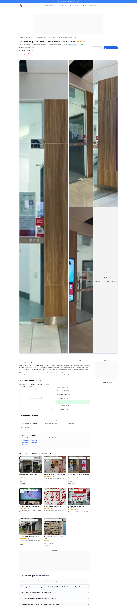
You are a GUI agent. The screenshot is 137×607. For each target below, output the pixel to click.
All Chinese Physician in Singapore (28, 444)
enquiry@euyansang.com (27, 47)
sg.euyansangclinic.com (27, 50)
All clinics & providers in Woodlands (29, 442)
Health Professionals (49, 5)
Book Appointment (111, 48)
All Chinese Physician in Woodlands (29, 440)
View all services (25, 427)
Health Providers (62, 5)
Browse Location (74, 5)
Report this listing (107, 382)
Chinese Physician (40, 37)
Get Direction (97, 48)
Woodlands (29, 37)
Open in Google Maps (47, 408)
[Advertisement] (68, 24)
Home (21, 37)
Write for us (93, 5)
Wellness (84, 5)
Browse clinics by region (26, 447)
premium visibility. (74, 1)
